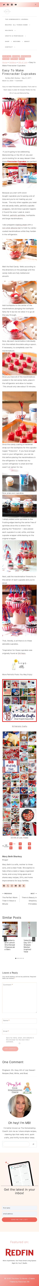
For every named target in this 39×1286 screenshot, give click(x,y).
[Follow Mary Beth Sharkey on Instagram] (12, 885)
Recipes (8, 25)
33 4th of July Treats (19, 838)
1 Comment (19, 80)
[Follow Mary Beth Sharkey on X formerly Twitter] (8, 885)
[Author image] (3, 78)
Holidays (9, 30)
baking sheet (21, 225)
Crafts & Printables (14, 36)
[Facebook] (8, 4)
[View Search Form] (35, 4)
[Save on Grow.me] (23, 847)
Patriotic (14, 58)
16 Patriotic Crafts (19, 726)
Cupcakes (16, 56)
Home (4, 62)
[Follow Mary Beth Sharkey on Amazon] (23, 885)
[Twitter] (4, 4)
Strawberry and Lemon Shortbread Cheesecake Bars (10, 945)
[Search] (33, 1144)
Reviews (16, 41)
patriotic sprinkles (17, 215)
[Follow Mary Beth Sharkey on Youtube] (15, 885)
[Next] (33, 939)
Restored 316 (23, 1282)
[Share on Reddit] (32, 847)
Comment (8, 985)
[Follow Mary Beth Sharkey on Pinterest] (19, 885)
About (27, 41)
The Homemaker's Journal (16, 19)
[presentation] (10, 929)
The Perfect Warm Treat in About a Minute (10, 899)
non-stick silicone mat (11, 228)
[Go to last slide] (5, 939)
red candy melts (12, 206)
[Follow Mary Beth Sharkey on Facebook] (4, 885)
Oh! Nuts (21, 653)
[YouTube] (15, 4)
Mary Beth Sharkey (13, 78)
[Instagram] (12, 4)
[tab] (15, 958)
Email (6, 1031)
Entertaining (26, 56)
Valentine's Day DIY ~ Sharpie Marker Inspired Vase (29, 946)
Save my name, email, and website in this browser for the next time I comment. (20, 1040)
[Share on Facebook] (23, 843)
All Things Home (20, 25)
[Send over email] (32, 843)
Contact (9, 47)
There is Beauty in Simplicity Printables (29, 899)
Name (6, 1020)
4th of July (7, 56)
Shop (7, 41)
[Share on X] (13, 847)
